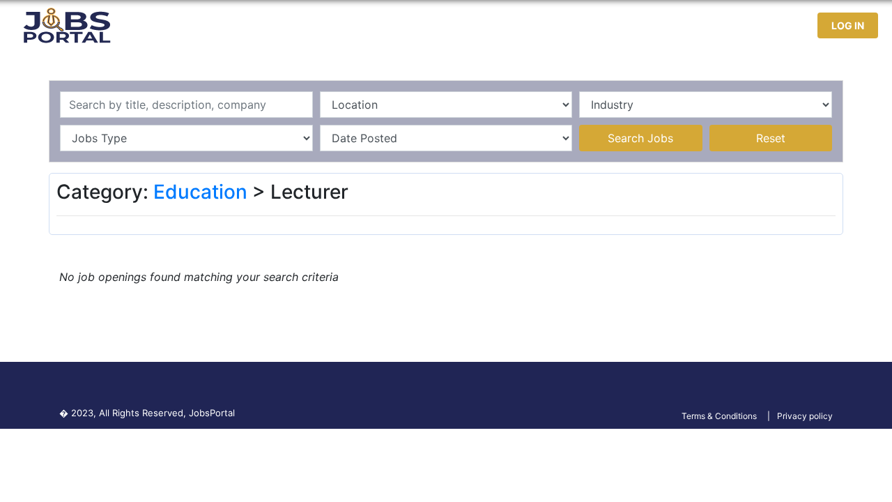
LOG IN (847, 25)
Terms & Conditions (719, 416)
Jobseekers (682, 25)
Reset (770, 138)
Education (200, 192)
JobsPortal (212, 412)
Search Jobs (640, 138)
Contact (753, 25)
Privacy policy (805, 416)
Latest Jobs (600, 25)
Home (536, 25)
